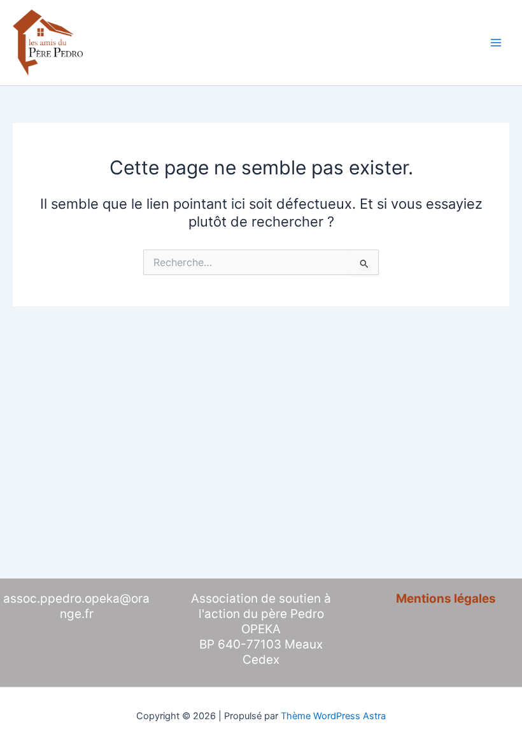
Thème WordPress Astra (333, 716)
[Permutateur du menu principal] (496, 42)
